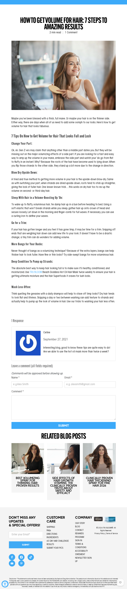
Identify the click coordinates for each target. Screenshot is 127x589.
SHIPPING (51, 527)
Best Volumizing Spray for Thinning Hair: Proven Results (28, 481)
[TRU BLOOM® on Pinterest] (21, 564)
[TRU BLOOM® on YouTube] (12, 564)
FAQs (49, 530)
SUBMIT (25, 544)
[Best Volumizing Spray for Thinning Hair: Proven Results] (27, 458)
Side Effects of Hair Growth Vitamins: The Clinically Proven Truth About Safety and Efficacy (63, 485)
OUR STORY (80, 523)
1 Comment (71, 32)
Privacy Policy (99, 534)
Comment (17, 391)
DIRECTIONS (52, 534)
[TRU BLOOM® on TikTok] (31, 558)
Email (68, 377)
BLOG (77, 527)
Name (15, 377)
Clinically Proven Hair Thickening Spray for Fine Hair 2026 (99, 481)
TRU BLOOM (36, 272)
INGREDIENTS (52, 537)
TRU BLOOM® (108, 528)
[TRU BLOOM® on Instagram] (21, 558)
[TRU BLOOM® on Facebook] (12, 558)
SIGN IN (78, 540)
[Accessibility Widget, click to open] (5, 584)
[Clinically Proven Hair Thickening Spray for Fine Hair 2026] (99, 458)
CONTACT (79, 530)
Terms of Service (112, 534)
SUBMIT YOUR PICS (55, 548)
